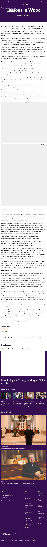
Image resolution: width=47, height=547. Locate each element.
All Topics (27, 524)
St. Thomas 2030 (28, 516)
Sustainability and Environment (28, 513)
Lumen (37, 337)
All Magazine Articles (29, 520)
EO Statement (14, 540)
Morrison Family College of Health (41, 514)
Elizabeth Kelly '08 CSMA (24, 15)
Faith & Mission (28, 503)
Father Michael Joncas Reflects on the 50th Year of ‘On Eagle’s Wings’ (20, 483)
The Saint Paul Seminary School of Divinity (41, 522)
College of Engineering (40, 506)
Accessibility (21, 540)
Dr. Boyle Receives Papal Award (17, 403)
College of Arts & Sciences (6, 326)
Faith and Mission (4, 331)
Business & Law (28, 498)
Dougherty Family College (41, 518)
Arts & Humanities (28, 493)
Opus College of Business (41, 501)
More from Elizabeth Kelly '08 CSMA (23, 337)
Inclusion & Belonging (29, 500)
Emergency (33, 540)
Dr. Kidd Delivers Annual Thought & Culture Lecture (29, 404)
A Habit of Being (40, 403)
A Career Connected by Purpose (5, 403)
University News (28, 518)
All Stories (27, 527)
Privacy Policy (27, 540)
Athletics (26, 496)
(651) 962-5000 (4, 497)
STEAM (26, 507)
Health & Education (29, 505)
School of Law (40, 511)
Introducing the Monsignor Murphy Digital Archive (23, 382)
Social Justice (27, 510)
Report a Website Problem (5, 540)
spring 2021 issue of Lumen (22, 321)
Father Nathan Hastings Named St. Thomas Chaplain (13, 448)
